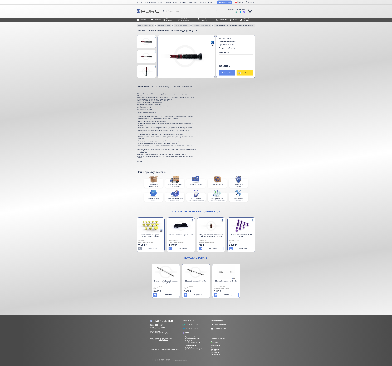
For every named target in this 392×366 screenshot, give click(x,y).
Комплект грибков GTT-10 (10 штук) (241, 235)
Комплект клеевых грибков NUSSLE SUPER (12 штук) (150, 235)
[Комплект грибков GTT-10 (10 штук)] (241, 226)
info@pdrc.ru (163, 340)
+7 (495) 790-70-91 (157, 328)
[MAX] (244, 12)
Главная (143, 19)
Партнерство (192, 2)
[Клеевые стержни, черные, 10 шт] (181, 226)
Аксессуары (223, 19)
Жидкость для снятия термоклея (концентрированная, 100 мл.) (211, 235)
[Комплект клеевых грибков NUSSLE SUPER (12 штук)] (150, 226)
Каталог (139, 2)
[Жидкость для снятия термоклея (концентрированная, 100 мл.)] (211, 226)
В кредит (246, 73)
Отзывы (210, 2)
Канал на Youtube (220, 329)
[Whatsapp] (235, 12)
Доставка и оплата (171, 2)
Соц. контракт (169, 19)
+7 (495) (236, 9)
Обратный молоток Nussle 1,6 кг (226, 281)
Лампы (235, 19)
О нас (160, 2)
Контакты (202, 2)
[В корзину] (250, 11)
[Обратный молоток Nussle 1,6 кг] (226, 272)
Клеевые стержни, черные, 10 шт (181, 235)
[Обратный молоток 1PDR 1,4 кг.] (196, 272)
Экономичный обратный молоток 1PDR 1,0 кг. (166, 282)
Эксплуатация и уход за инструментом (171, 86)
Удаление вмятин (150, 2)
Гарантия (183, 2)
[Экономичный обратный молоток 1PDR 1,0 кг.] (165, 272)
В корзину (226, 73)
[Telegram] (239, 12)
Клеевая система (246, 19)
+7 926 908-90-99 (191, 325)
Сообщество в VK (220, 324)
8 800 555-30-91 (156, 325)
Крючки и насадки (204, 19)
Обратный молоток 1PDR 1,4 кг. (196, 281)
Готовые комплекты (185, 19)
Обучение (157, 19)
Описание (143, 86)
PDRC (187, 333)
